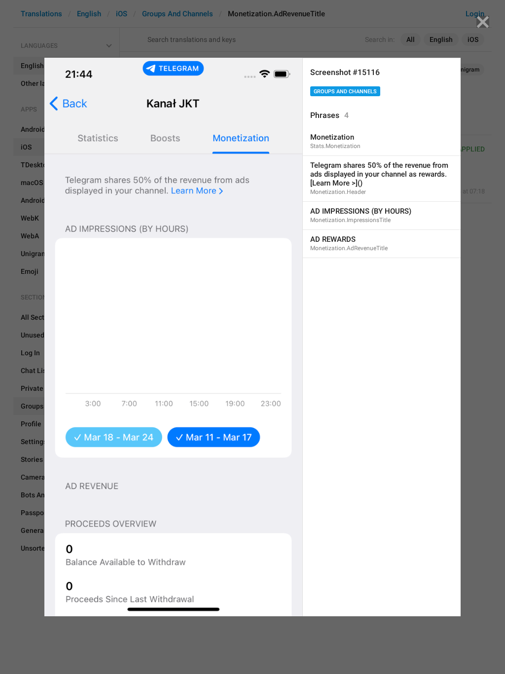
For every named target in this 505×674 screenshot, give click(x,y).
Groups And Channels (345, 91)
